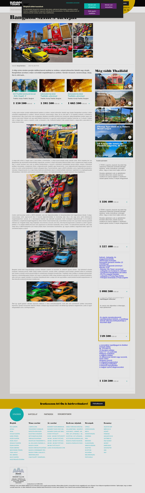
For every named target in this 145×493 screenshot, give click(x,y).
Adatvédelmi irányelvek (72, 2)
